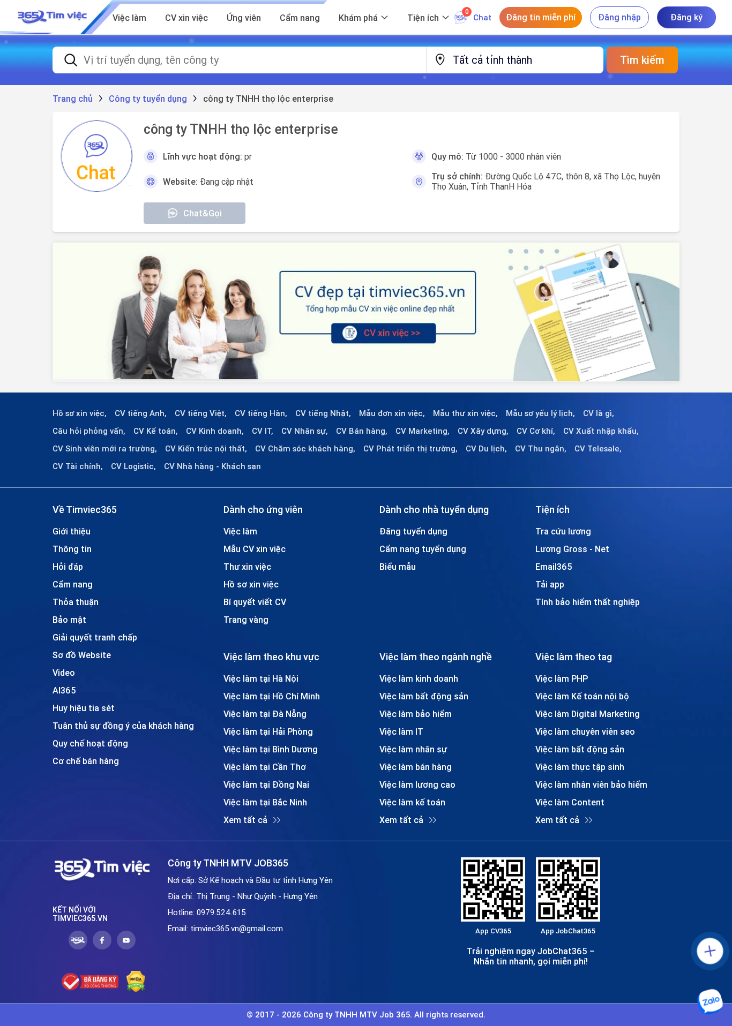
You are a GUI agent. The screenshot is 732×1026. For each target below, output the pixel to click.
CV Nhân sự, (304, 431)
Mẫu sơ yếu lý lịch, (540, 413)
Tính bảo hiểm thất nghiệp (587, 602)
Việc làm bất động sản (423, 696)
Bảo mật (69, 619)
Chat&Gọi (202, 213)
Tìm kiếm (642, 59)
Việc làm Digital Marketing (587, 714)
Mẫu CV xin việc (254, 549)
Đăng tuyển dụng (413, 531)
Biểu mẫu (397, 566)
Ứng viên (244, 17)
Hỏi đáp (68, 566)
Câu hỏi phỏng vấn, (89, 431)
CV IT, (262, 431)
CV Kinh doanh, (215, 431)
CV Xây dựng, (483, 431)
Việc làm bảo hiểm (415, 714)
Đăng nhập (619, 17)
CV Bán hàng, (361, 431)
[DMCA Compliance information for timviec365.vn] (135, 981)
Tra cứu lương (563, 531)
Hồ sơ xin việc (251, 584)
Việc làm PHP (561, 678)
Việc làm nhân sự (413, 749)
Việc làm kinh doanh (418, 678)
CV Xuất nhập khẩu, (601, 431)
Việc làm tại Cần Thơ (264, 767)
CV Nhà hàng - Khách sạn (212, 466)
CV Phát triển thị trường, (410, 449)
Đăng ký (686, 17)
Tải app (549, 584)
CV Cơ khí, (536, 431)
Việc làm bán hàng (415, 767)
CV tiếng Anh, (141, 413)
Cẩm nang (300, 17)
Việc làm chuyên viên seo (585, 731)
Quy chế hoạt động (90, 743)
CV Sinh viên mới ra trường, (105, 449)
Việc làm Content (569, 802)
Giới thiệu (72, 531)
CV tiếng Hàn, (261, 413)
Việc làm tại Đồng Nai (266, 784)
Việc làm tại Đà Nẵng (265, 714)
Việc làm (129, 17)
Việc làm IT (401, 731)
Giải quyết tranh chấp (95, 637)
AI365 (64, 690)
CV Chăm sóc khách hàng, (305, 449)
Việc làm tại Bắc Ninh (265, 802)
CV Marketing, (422, 431)
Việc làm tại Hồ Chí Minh (271, 696)
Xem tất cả (245, 820)
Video (64, 672)
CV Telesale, (598, 449)
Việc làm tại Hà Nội (260, 678)
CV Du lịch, (486, 449)
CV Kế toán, (155, 431)
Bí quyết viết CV (254, 602)
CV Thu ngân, (540, 449)
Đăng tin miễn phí (541, 17)
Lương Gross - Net (572, 549)
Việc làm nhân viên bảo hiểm (591, 784)
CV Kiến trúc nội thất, (206, 449)
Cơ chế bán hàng (86, 761)
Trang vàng (245, 619)
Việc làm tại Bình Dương (270, 749)
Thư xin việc (247, 566)
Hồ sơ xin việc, (80, 413)
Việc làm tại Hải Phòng (268, 731)
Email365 (553, 566)
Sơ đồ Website (82, 655)
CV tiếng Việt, (201, 413)
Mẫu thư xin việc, (465, 413)
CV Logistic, (133, 466)
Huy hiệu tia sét (84, 708)
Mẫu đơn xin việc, (392, 413)
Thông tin (72, 549)
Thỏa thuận (76, 602)
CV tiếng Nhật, (323, 413)
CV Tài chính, (78, 466)
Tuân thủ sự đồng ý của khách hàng (123, 725)
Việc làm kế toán (412, 802)
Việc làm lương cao (417, 784)
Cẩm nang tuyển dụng (422, 549)
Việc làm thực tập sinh (579, 767)
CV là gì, (598, 413)
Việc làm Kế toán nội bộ (582, 696)
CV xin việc (186, 17)
